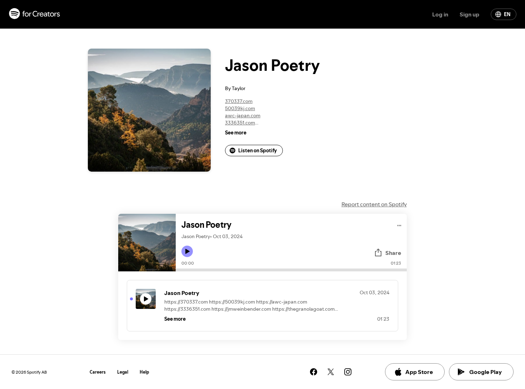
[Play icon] (187, 251)
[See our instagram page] (348, 372)
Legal (122, 372)
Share (393, 253)
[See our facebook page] (313, 372)
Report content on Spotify (374, 204)
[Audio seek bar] (291, 270)
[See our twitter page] (330, 372)
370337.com (238, 101)
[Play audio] (399, 224)
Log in (440, 14)
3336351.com (240, 122)
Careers (98, 372)
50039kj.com (240, 108)
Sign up (469, 14)
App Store (419, 372)
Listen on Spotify (257, 150)
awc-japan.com (242, 115)
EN (507, 14)
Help (144, 372)
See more (235, 132)
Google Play (485, 372)
